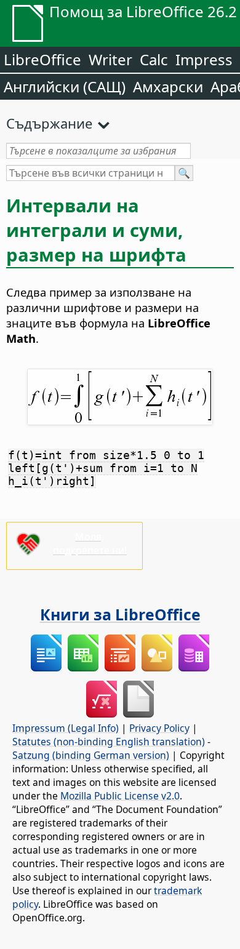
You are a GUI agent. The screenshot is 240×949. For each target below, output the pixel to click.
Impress (204, 59)
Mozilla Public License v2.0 (120, 796)
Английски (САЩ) (65, 86)
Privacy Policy (159, 728)
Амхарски (168, 86)
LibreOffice (42, 59)
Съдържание (49, 123)
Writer (110, 59)
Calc (154, 59)
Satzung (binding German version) (90, 755)
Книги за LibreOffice (120, 614)
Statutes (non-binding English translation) (108, 741)
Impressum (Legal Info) (65, 728)
